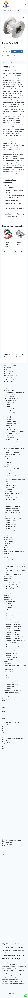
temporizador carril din (8, 985)
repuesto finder (4, 981)
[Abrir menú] (25, 4)
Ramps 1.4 (7, 354)
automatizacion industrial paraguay (18, 950)
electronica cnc (23, 962)
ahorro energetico (5, 947)
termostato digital (16, 985)
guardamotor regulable (6, 966)
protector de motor (19, 979)
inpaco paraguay (17, 968)
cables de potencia (9, 955)
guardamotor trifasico (13, 966)
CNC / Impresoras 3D (11, 55)
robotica (3, 983)
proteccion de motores (11, 979)
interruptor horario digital (6, 972)
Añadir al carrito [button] (7, 249)
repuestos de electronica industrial (15, 981)
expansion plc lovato (5, 964)
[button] (24, 17)
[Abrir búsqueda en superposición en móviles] (22, 4)
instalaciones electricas (7, 970)
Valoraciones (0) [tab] (7, 62)
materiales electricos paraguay (13, 975)
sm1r (2, 985)
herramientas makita (8, 968)
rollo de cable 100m (10, 983)
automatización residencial (7, 952)
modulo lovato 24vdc (7, 977)
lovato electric (6, 974)
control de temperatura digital (15, 962)
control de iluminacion (16, 961)
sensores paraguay (20, 983)
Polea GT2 (19, 242)
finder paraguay (13, 964)
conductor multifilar (7, 961)
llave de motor (23, 972)
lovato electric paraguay (16, 974)
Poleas (17, 55)
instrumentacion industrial (19, 970)
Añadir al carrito (17, 51)
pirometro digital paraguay (16, 977)
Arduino (10, 947)
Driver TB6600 (20, 354)
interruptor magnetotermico (15, 972)
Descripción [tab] (6, 60)
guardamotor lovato (20, 964)
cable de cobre (17, 952)
